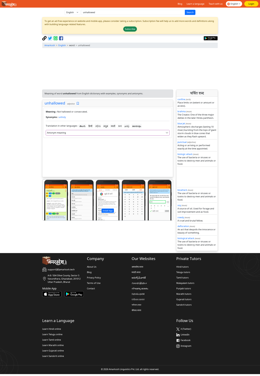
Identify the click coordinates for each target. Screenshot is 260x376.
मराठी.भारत (136, 272)
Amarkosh (49, 45)
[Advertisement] (130, 69)
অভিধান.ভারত (136, 304)
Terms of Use (93, 283)
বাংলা (120, 126)
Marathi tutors (183, 293)
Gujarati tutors (183, 299)
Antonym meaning (56, 132)
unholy (62, 117)
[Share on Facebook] (61, 38)
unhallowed (55, 103)
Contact (91, 288)
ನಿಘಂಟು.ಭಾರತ (138, 293)
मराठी (113, 126)
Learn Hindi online (51, 328)
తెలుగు (82, 126)
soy (179, 205)
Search (190, 12)
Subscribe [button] (130, 29)
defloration (183, 226)
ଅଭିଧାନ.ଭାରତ (138, 299)
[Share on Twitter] (50, 38)
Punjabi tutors (183, 288)
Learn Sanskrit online (53, 356)
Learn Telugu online (52, 334)
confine (181, 99)
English (62, 45)
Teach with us (216, 3)
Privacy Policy (94, 277)
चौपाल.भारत (136, 310)
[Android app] (74, 293)
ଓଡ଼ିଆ (97, 126)
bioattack (182, 189)
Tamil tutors (182, 277)
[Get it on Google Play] (211, 38)
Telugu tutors (183, 272)
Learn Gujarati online (53, 350)
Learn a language (195, 3)
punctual (182, 142)
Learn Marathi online (53, 345)
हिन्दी (90, 126)
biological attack (186, 238)
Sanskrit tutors (184, 304)
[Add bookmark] (78, 103)
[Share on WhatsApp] (55, 38)
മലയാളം (136, 126)
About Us (91, 266)
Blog (180, 3)
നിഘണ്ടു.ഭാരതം (140, 288)
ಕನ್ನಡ (105, 126)
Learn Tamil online (51, 339)
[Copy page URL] (44, 38)
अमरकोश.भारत (137, 266)
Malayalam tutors (185, 283)
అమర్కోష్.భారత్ (139, 277)
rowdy (181, 217)
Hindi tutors (182, 266)
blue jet (181, 123)
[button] (52, 199)
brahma (182, 111)
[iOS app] (51, 293)
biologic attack (185, 154)
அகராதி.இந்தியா (139, 283)
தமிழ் (127, 126)
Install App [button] (108, 210)
